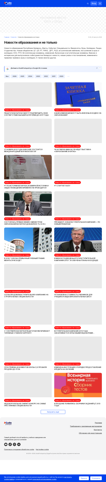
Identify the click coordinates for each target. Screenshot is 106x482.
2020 (61, 76)
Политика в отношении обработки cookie (19, 449)
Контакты (98, 430)
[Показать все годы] (68, 76)
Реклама (98, 423)
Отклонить (96, 478)
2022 (46, 76)
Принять (84, 478)
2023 (38, 76)
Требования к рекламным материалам (86, 426)
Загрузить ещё (53, 412)
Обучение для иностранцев (90, 433)
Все (7, 76)
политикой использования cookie (44, 479)
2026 (14, 76)
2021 (53, 76)
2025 (22, 76)
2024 (30, 76)
